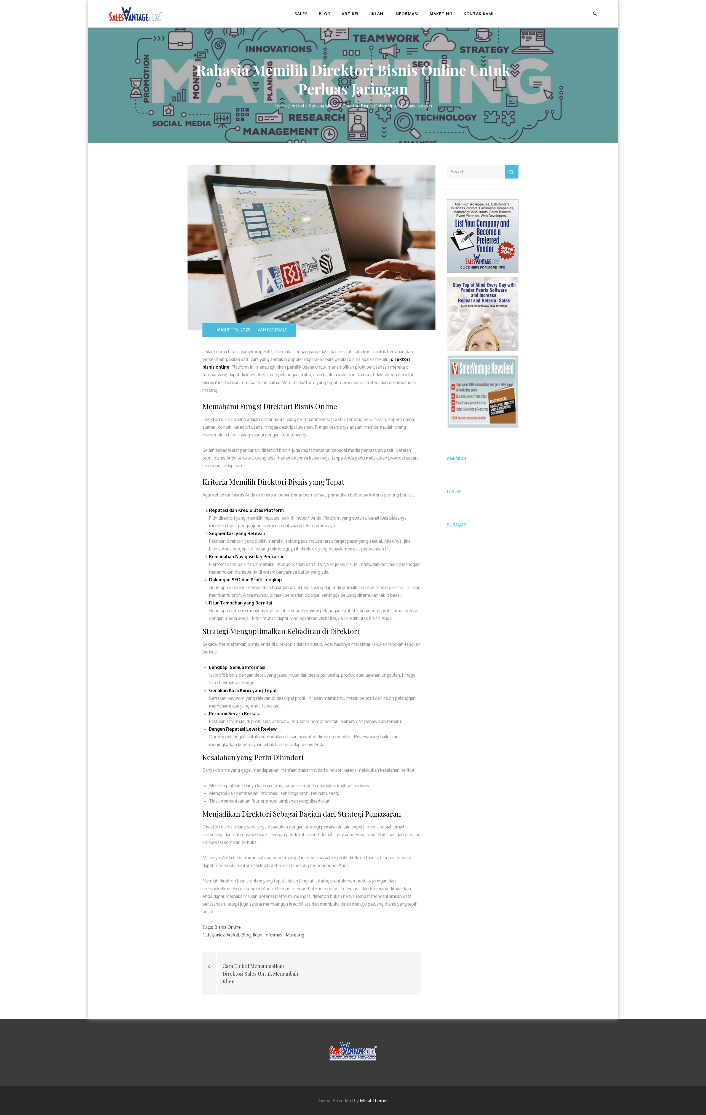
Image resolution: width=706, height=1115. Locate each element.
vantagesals (273, 330)
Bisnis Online (227, 927)
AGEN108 (456, 458)
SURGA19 (456, 525)
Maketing (441, 13)
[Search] (511, 172)
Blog (325, 13)
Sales (301, 13)
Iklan (377, 13)
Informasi (406, 13)
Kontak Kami (479, 13)
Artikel (351, 13)
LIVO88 (454, 491)
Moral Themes (374, 1100)
